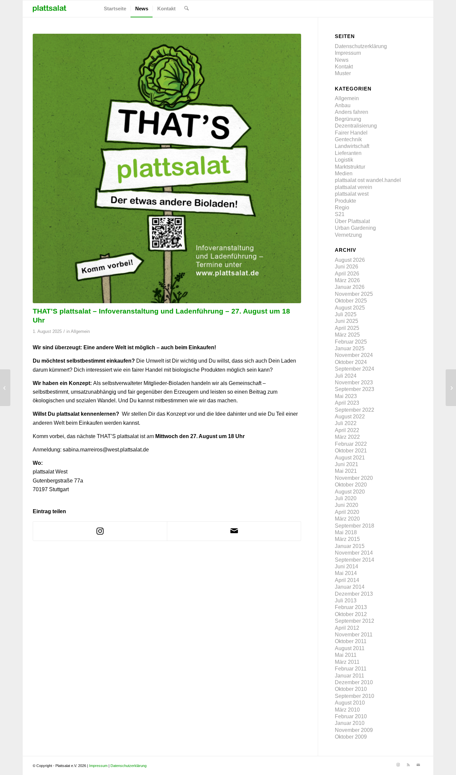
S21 (340, 214)
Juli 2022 (346, 423)
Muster (343, 73)
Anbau (343, 105)
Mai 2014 (346, 573)
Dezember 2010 (354, 682)
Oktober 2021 (351, 450)
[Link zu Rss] (408, 765)
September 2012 (354, 621)
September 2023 (354, 389)
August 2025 (350, 308)
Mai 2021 (346, 471)
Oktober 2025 (351, 301)
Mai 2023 (346, 396)
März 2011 (347, 662)
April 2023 (347, 403)
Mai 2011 (346, 655)
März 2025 (347, 335)
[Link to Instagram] (100, 531)
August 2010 (350, 703)
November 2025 (354, 294)
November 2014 (354, 553)
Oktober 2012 (351, 614)
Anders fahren (351, 112)
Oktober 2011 (351, 641)
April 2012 (347, 628)
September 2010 (354, 696)
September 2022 (354, 410)
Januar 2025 (350, 348)
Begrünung (348, 119)
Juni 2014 (346, 566)
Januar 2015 (350, 546)
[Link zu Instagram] (398, 765)
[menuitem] (115, 8)
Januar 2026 (350, 287)
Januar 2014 (350, 587)
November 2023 (354, 382)
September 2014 (354, 560)
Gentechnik (348, 139)
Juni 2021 (346, 464)
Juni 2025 (346, 321)
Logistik (344, 160)
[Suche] (186, 8)
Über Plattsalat (352, 221)
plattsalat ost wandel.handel (368, 180)
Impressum (348, 53)
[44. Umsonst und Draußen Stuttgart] (451, 387)
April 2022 (347, 430)
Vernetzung (348, 235)
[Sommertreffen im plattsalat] (5, 387)
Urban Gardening (355, 228)
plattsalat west (352, 194)
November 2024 (354, 355)
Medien (344, 173)
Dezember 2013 (354, 594)
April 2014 (347, 580)
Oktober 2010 (351, 689)
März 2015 (347, 539)
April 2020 (347, 512)
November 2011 (354, 634)
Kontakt (344, 66)
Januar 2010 (350, 723)
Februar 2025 (351, 342)
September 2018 (354, 526)
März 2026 (347, 280)
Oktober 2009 (351, 737)
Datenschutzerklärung (361, 46)
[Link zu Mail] (418, 765)
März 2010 (347, 710)
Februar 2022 (351, 444)
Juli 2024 (346, 376)
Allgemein (80, 331)
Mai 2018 (346, 532)
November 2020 (354, 478)
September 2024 (354, 369)
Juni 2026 (346, 266)
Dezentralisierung (356, 126)
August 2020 (350, 492)
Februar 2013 (351, 607)
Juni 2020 (346, 505)
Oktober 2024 (351, 362)
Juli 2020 (346, 498)
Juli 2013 (346, 600)
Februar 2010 (351, 716)
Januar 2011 (349, 676)
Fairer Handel (351, 133)
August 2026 (350, 260)
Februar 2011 (351, 668)
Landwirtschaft (352, 146)
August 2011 (350, 648)
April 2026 (347, 273)
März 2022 (347, 437)
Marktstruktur (350, 167)
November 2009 (354, 730)
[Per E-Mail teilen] (234, 531)
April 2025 (347, 328)
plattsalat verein (353, 187)
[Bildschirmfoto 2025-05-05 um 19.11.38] (167, 168)
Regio (342, 207)
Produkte (345, 201)
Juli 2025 (346, 314)
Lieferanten (348, 153)
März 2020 (347, 519)
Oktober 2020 (351, 485)
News (342, 60)
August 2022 (350, 416)
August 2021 (350, 457)
